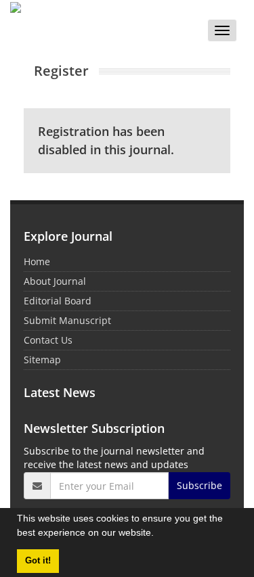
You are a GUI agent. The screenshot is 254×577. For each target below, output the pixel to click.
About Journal (55, 281)
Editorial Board (57, 300)
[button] (158, 534)
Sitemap (42, 359)
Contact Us (48, 339)
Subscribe (199, 485)
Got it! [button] (38, 561)
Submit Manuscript (67, 320)
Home (37, 261)
